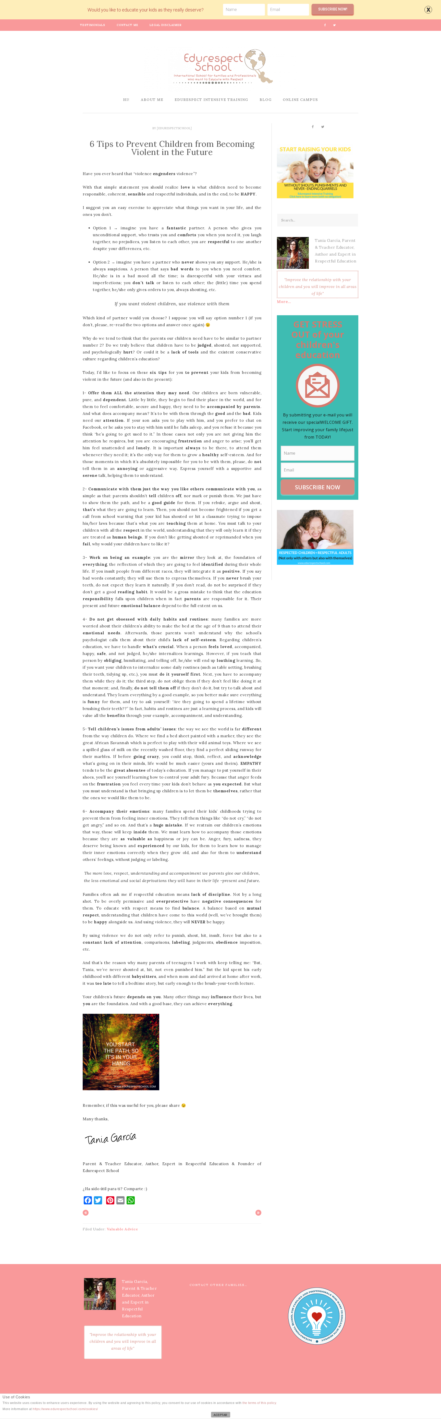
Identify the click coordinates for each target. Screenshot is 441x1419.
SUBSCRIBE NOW (317, 487)
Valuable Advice (122, 1229)
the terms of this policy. (259, 1403)
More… (284, 301)
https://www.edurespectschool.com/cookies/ (65, 1409)
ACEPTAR (220, 1414)
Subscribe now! (332, 9)
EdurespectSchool (220, 69)
